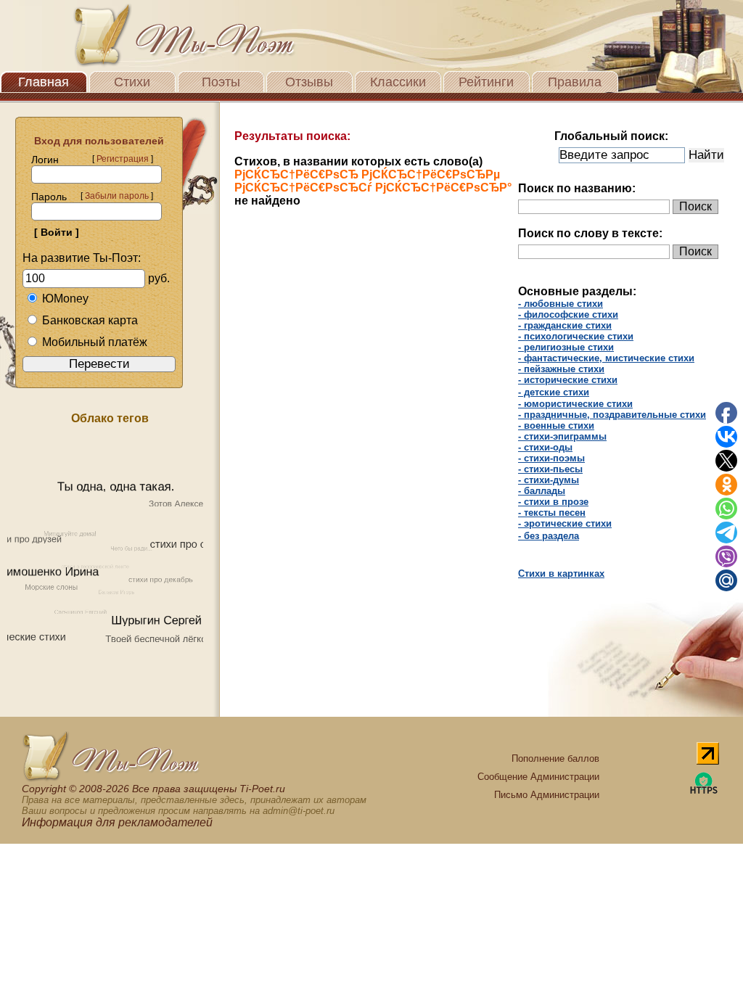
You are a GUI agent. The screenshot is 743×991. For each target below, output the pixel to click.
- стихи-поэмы (551, 458)
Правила (575, 82)
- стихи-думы (548, 479)
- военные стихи (556, 425)
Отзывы (309, 82)
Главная (43, 82)
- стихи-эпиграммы (562, 436)
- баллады (541, 490)
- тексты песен (552, 512)
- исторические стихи (567, 379)
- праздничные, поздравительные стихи (612, 414)
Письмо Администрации (546, 794)
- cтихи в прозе (553, 501)
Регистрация (123, 159)
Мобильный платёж (94, 342)
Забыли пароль (117, 196)
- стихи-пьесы (550, 469)
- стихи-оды (545, 447)
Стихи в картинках (561, 573)
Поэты (221, 82)
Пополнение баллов (555, 758)
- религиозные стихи (566, 347)
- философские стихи (568, 314)
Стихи (132, 82)
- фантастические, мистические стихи (606, 358)
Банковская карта (90, 320)
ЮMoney (65, 298)
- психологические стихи (575, 336)
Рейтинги (486, 82)
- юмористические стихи (575, 403)
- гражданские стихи (565, 325)
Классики (398, 82)
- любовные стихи (560, 303)
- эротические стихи (565, 523)
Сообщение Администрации (538, 776)
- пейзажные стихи (561, 368)
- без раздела (548, 535)
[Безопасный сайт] (704, 791)
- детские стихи (553, 392)
